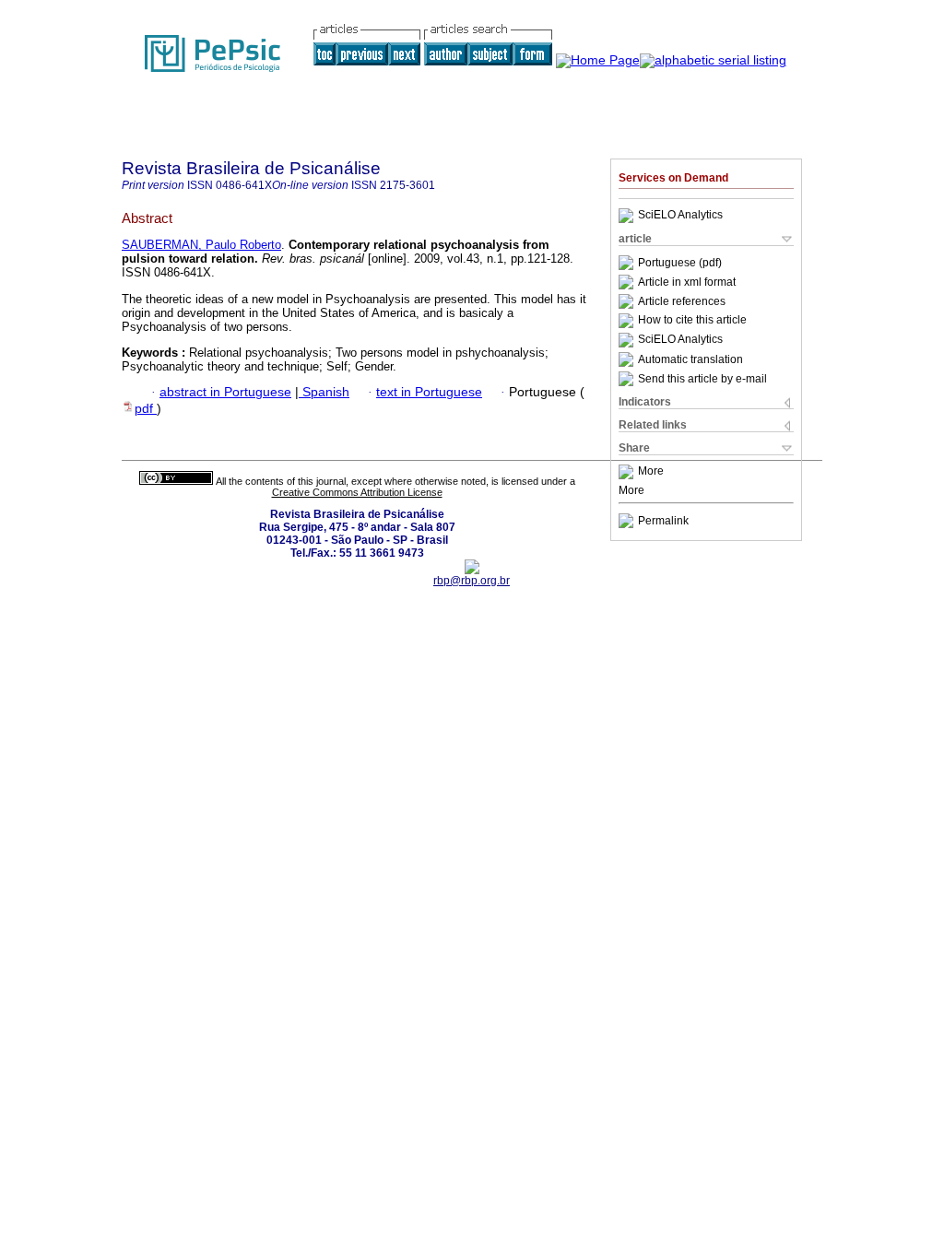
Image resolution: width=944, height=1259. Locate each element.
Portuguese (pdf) (680, 262)
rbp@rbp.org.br (471, 580)
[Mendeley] (628, 471)
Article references (682, 301)
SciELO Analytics (680, 215)
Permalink (663, 520)
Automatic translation (690, 359)
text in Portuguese (429, 392)
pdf (146, 409)
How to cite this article (692, 320)
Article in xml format (687, 282)
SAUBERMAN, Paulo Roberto (201, 245)
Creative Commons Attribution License (357, 492)
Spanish (324, 392)
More (651, 471)
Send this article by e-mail (702, 378)
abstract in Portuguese (225, 392)
